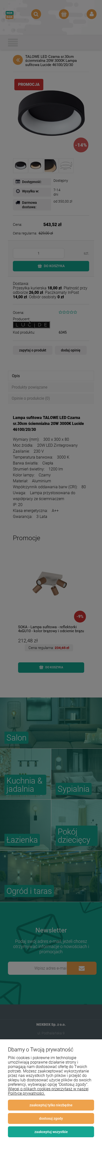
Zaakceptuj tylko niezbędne (51, 1105)
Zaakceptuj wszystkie (51, 1132)
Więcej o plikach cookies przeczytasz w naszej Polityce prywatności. (48, 1091)
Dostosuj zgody (51, 1118)
